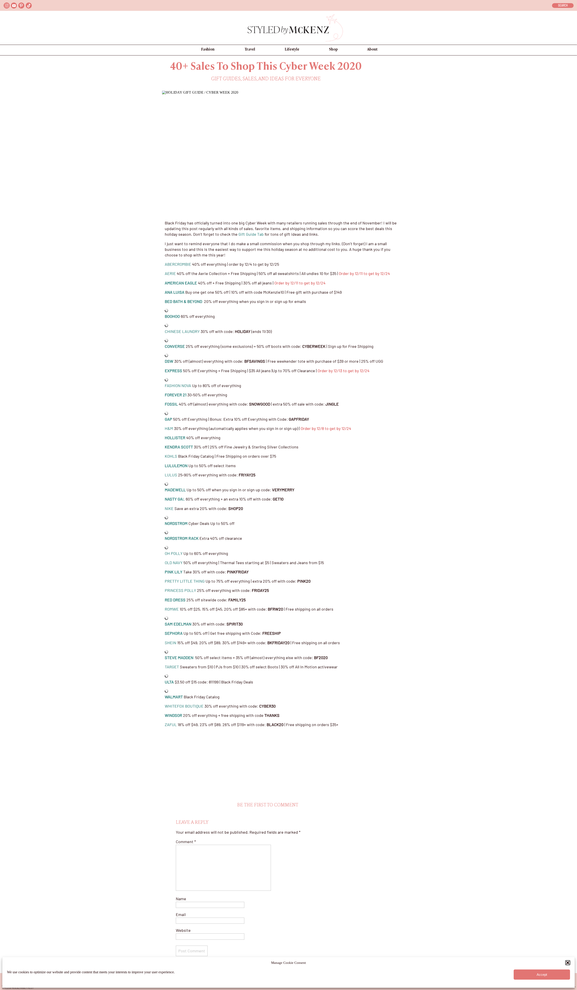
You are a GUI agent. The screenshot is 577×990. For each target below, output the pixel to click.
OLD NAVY (174, 562)
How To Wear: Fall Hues (198, 967)
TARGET (172, 666)
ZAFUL (171, 724)
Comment (186, 841)
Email (181, 914)
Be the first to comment (267, 805)
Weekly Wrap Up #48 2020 (377, 967)
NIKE (169, 508)
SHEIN (170, 642)
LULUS (171, 474)
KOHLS (171, 456)
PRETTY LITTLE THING (185, 581)
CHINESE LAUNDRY (182, 331)
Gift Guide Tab (251, 234)
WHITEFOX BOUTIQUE (184, 706)
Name (181, 898)
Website (183, 930)
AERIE (171, 273)
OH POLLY (174, 553)
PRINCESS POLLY (180, 590)
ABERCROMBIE (178, 264)
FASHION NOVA (178, 385)
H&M (169, 428)
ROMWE (172, 609)
